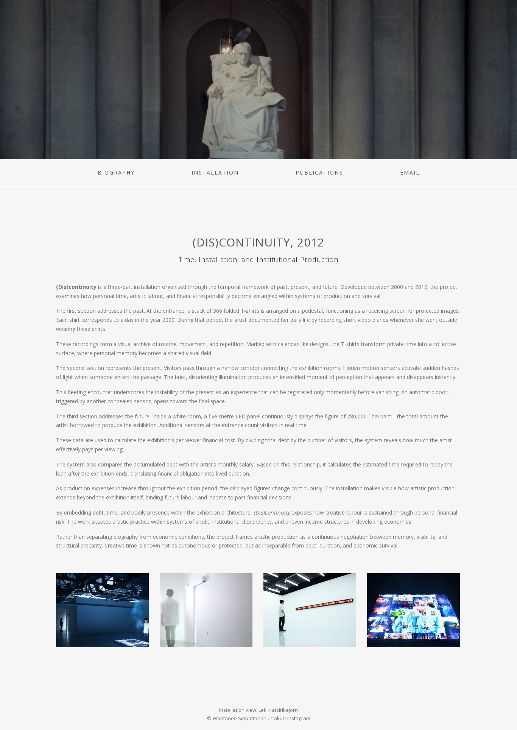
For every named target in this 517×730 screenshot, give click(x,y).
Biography (116, 172)
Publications (319, 172)
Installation (215, 172)
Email (410, 172)
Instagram (298, 718)
